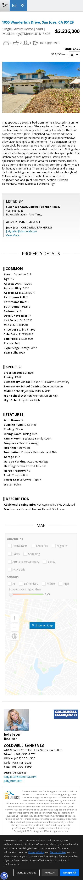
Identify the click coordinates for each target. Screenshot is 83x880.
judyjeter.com (13, 781)
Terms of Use (58, 852)
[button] (4, 875)
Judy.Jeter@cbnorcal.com (21, 231)
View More (12, 235)
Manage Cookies (26, 872)
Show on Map (44, 625)
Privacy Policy (36, 852)
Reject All (50, 872)
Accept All (69, 872)
